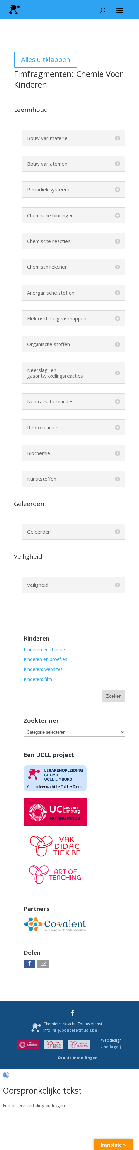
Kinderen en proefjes (45, 659)
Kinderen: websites (43, 669)
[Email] (43, 965)
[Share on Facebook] (30, 965)
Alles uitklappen (45, 59)
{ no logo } (111, 1046)
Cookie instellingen (78, 1057)
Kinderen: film (38, 679)
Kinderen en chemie (44, 649)
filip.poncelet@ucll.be (74, 1030)
